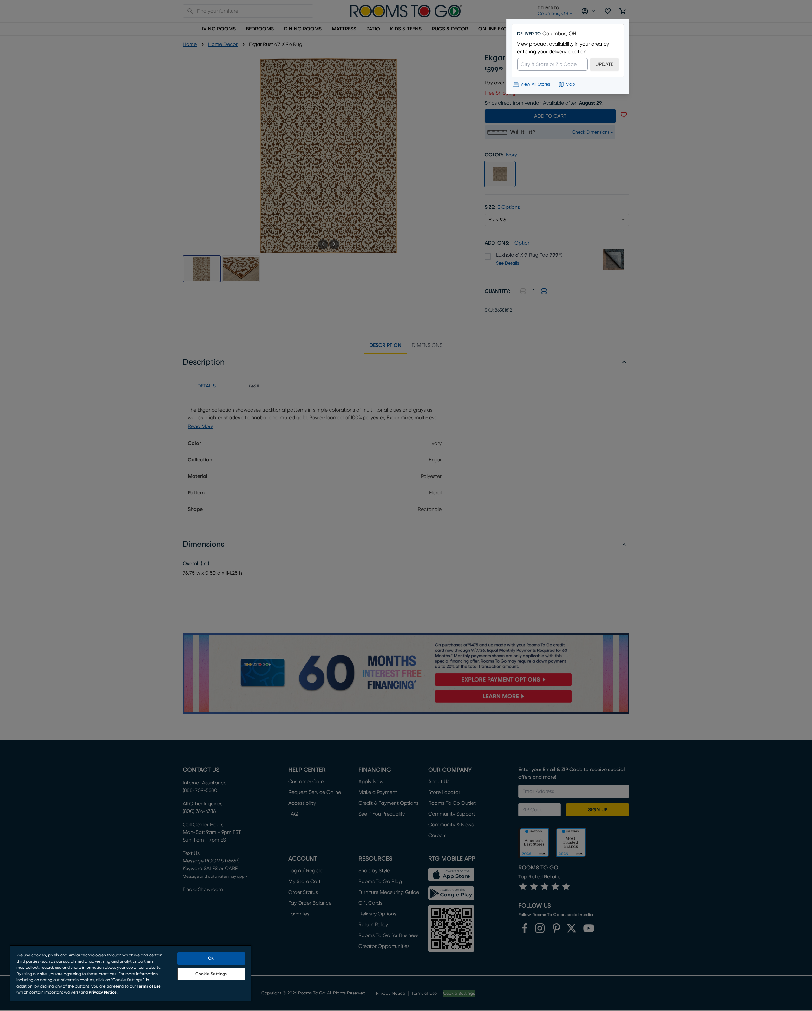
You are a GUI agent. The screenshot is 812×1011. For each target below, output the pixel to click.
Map (570, 84)
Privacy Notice (103, 992)
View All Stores (535, 84)
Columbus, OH (559, 33)
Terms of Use (149, 986)
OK (211, 958)
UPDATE (604, 64)
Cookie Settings (211, 974)
